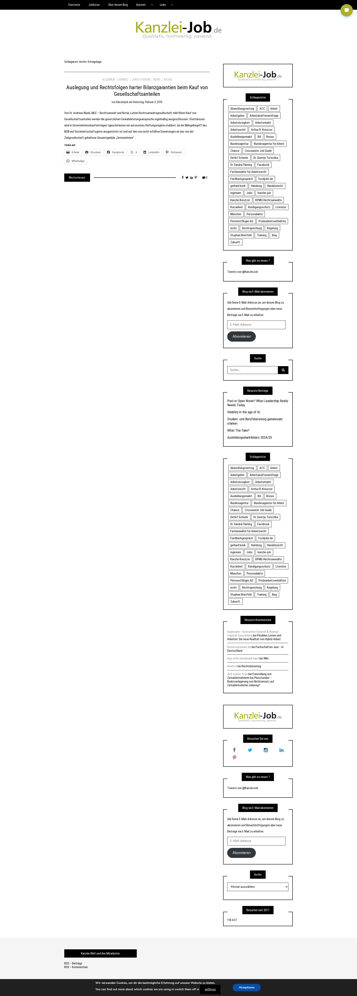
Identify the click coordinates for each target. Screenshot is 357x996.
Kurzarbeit (236, 207)
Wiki (266, 658)
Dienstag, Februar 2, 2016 (147, 102)
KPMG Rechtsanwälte (268, 200)
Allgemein (108, 79)
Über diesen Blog (118, 4)
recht (233, 228)
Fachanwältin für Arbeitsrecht (248, 172)
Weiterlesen (77, 177)
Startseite (74, 4)
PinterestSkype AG (241, 221)
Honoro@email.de (239, 647)
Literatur (281, 207)
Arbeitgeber (237, 116)
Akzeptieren (247, 987)
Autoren (141, 4)
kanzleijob (122, 102)
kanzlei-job (264, 193)
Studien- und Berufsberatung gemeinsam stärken (254, 421)
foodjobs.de (265, 179)
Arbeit (274, 108)
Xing (274, 235)
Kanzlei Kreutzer (240, 200)
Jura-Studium (141, 79)
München (235, 214)
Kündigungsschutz (259, 207)
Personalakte (255, 214)
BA (259, 137)
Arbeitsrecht (238, 130)
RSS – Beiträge (73, 963)
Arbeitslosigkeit (240, 123)
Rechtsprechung (252, 228)
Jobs (249, 193)
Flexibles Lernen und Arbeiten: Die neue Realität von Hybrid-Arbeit (254, 637)
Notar (168, 79)
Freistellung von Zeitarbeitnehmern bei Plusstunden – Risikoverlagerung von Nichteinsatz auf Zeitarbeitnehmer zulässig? (250, 679)
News (157, 79)
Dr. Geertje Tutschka (265, 158)
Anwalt (123, 79)
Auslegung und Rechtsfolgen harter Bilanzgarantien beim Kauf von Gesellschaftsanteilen (137, 90)
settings (210, 989)
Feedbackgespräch (241, 179)
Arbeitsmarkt (263, 123)
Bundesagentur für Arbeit (269, 144)
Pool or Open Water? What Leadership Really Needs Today (257, 403)
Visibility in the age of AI (243, 412)
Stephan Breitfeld (241, 235)
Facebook (263, 165)
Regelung (272, 228)
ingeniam (235, 193)
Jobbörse (94, 4)
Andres (232, 666)
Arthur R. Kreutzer (262, 130)
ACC (262, 108)
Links (163, 4)
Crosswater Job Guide (258, 151)
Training (262, 235)
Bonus (270, 137)
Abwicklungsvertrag (242, 108)
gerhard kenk (238, 186)
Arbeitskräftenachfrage (264, 116)
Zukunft (235, 242)
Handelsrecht (275, 186)
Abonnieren (242, 336)
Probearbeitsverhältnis (272, 221)
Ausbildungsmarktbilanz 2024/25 (249, 437)
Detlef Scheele (239, 158)
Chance (234, 151)
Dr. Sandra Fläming (241, 165)
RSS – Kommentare (76, 967)
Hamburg (256, 186)
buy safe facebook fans (243, 658)
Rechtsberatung (251, 666)
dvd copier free (237, 674)
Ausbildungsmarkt (241, 137)
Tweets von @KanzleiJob (242, 272)
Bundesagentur (239, 144)
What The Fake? (238, 430)
